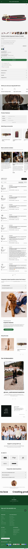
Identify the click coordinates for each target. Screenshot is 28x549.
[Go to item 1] (2, 33)
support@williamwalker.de (16, 281)
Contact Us (2, 517)
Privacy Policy (3, 535)
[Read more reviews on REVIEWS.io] (6, 412)
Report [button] (16, 200)
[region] (19, 410)
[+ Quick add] (10, 137)
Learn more (14, 534)
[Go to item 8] (21, 33)
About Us (2, 516)
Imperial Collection (11, 517)
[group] (5, 178)
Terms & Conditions (3, 532)
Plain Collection (11, 521)
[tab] (21, 182)
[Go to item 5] (13, 33)
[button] (12, 275)
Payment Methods (3, 531)
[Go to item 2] (5, 33)
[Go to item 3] (7, 33)
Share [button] (18, 200)
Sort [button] (1, 182)
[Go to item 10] (26, 33)
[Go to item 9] (23, 33)
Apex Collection (11, 516)
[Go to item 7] (18, 33)
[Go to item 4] (10, 33)
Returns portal (3, 530)
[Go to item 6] (15, 33)
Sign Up (25, 510)
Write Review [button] (24, 178)
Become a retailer (3, 522)
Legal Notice (2, 536)
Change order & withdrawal (5, 538)
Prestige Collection (11, 522)
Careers (2, 521)
